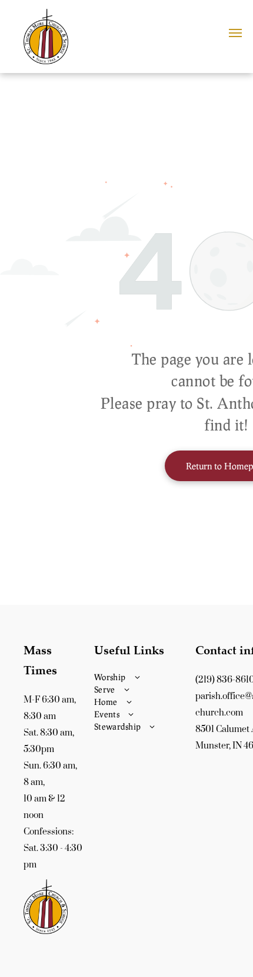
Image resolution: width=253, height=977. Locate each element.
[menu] (235, 33)
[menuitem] (141, 677)
